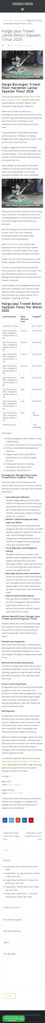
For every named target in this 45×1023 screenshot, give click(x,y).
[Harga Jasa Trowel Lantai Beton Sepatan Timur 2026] (22, 65)
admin (12, 45)
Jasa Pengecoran (17, 20)
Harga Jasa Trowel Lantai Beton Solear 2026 (33, 836)
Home (5, 20)
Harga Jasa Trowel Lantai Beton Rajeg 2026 (11, 836)
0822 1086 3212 (15, 785)
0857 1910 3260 (15, 793)
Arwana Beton (12, 244)
